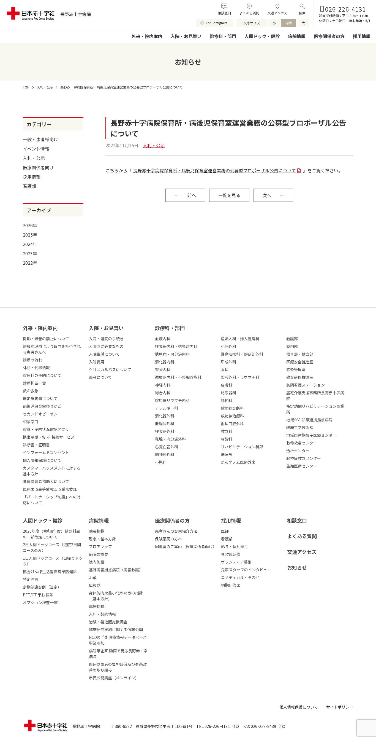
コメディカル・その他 (240, 577)
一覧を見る (229, 195)
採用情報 (361, 36)
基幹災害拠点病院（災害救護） (116, 569)
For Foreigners (216, 22)
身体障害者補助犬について (46, 481)
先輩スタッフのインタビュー (246, 569)
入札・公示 (34, 158)
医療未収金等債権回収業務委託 (50, 489)
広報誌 (94, 585)
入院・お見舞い (186, 36)
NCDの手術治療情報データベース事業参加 (118, 640)
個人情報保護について (42, 460)
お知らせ (297, 567)
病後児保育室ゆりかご (42, 406)
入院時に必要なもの (106, 346)
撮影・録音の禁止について (46, 338)
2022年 (30, 262)
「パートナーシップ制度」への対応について (52, 499)
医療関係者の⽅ (172, 520)
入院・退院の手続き (106, 338)
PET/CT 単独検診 (38, 594)
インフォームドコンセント (46, 452)
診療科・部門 (223, 36)
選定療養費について (40, 398)
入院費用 (96, 361)
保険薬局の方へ (168, 538)
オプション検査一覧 (40, 602)
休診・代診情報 (36, 367)
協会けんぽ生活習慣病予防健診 (50, 571)
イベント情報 (36, 148)
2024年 (30, 244)
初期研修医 (230, 585)
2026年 (30, 225)
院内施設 (96, 562)
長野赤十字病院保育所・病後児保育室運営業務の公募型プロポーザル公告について (214, 170)
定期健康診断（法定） (42, 587)
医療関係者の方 (329, 36)
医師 (225, 531)
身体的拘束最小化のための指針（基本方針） (116, 595)
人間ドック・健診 (262, 36)
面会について (100, 377)
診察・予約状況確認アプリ (46, 429)
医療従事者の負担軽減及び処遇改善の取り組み (118, 667)
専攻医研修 (230, 554)
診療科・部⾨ (170, 327)
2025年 (30, 234)
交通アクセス (277, 12)
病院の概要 (98, 554)
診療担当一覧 (34, 383)
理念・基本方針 (102, 538)
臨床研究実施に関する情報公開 (116, 629)
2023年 (30, 253)
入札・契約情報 (102, 614)
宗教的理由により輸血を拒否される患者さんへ (52, 349)
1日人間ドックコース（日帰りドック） (53, 561)
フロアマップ (100, 546)
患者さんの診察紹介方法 (176, 531)
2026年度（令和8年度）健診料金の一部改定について (51, 534)
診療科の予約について (42, 375)
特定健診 (30, 579)
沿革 (93, 577)
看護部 (29, 186)
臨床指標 (96, 606)
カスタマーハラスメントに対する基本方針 (52, 470)
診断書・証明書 (36, 444)
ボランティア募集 (236, 562)
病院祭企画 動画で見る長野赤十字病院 (118, 653)
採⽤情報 (231, 520)
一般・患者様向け (40, 139)
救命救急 (30, 390)
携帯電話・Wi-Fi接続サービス (49, 437)
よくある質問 (249, 12)
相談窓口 (224, 12)
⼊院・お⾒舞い (106, 327)
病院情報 (297, 36)
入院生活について (104, 354)
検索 (302, 12)
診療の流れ (32, 360)
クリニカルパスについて (110, 369)
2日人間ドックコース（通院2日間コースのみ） (52, 547)
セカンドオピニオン (40, 414)
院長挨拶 (96, 531)
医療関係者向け (38, 167)
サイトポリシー (339, 707)
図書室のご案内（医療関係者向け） (185, 546)
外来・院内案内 (147, 36)
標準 (288, 22)
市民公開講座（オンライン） (114, 677)
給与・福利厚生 (234, 546)
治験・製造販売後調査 (108, 621)
